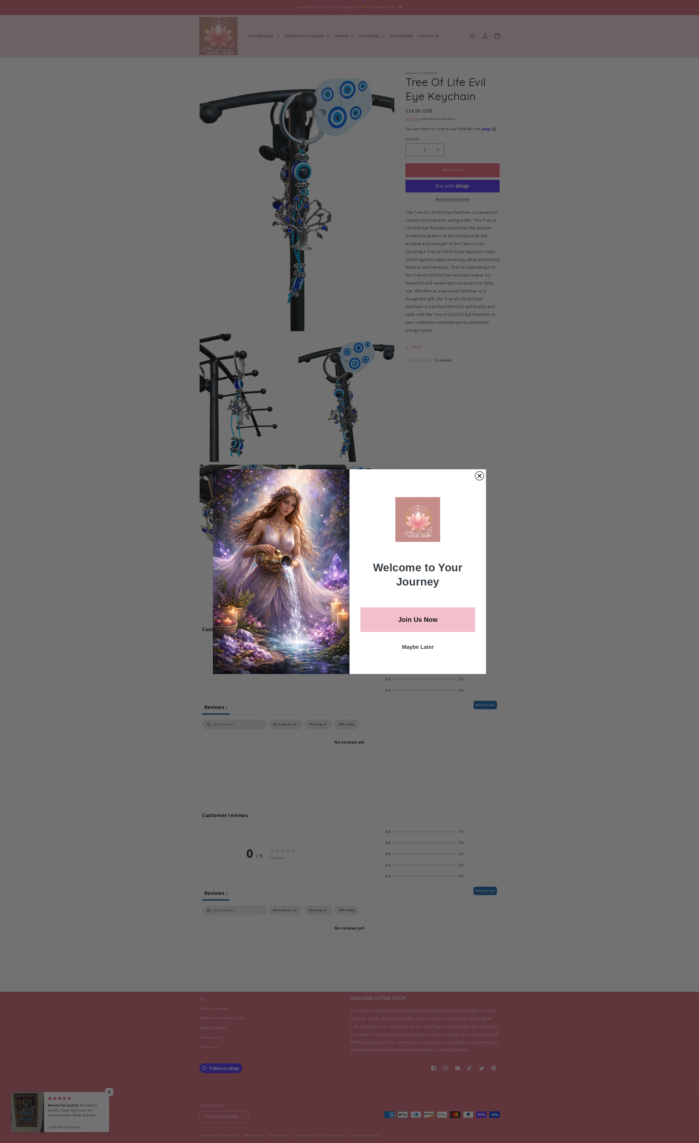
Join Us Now (418, 619)
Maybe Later (418, 647)
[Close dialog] (479, 475)
